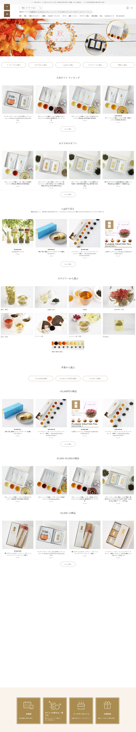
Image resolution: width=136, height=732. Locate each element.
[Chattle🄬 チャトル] (17, 233)
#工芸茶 (62, 12)
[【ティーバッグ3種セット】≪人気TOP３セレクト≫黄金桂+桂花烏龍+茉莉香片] (84, 100)
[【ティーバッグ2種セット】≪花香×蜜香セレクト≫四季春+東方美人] (118, 100)
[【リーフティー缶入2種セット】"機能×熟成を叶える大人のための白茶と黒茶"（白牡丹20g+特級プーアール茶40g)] (118, 480)
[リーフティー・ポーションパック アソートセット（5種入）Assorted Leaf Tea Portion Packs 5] (118, 413)
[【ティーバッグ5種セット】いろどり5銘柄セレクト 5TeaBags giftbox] (51, 480)
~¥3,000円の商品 (41, 378)
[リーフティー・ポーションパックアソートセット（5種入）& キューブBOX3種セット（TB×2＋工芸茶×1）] (118, 535)
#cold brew (41, 12)
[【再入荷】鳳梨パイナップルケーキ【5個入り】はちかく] (51, 233)
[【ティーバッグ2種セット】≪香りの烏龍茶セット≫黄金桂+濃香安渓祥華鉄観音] (17, 165)
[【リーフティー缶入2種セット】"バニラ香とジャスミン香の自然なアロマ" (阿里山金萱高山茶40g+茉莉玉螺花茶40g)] (51, 165)
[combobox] (29, 8)
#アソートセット (86, 12)
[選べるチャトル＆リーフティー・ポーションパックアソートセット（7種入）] (84, 535)
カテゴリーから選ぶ (95, 65)
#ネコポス (69, 12)
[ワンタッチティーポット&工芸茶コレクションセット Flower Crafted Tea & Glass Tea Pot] (17, 100)
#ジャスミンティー (52, 12)
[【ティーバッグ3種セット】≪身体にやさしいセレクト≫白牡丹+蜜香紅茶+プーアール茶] (51, 100)
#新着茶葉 (33, 12)
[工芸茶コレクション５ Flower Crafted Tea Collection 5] (118, 233)
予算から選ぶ (122, 65)
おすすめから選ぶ (41, 65)
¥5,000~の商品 (95, 378)
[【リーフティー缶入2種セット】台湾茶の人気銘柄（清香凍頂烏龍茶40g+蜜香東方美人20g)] (84, 165)
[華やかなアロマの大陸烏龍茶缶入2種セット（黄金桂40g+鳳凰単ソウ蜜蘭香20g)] (118, 165)
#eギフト (77, 12)
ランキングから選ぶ (14, 65)
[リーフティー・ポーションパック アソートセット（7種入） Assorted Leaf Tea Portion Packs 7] (84, 233)
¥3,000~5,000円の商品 (68, 378)
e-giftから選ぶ (68, 65)
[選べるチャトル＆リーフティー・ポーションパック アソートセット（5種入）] (17, 535)
